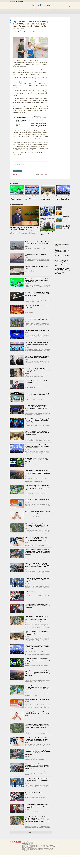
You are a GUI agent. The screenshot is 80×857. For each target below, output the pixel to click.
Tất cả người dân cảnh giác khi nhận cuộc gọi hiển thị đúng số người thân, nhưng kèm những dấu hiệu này (37, 370)
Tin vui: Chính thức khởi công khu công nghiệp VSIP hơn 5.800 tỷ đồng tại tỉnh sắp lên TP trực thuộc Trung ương (37, 394)
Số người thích (45, 174)
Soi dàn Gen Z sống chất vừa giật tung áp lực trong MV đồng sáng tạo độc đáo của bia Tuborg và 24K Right (37, 460)
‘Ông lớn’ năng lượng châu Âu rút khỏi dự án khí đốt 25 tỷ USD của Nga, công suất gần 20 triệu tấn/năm (37, 243)
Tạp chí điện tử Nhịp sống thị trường (16, 1)
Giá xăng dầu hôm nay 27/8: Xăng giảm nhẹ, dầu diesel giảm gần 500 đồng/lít (47, 218)
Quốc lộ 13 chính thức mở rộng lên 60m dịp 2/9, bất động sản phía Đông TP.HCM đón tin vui (37, 318)
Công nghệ (43, 10)
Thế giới (38, 10)
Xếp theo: (37, 174)
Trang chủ (15, 18)
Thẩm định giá (23, 10)
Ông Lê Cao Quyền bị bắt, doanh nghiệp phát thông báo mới (36, 381)
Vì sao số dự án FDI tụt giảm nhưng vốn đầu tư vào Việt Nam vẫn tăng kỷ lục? (66, 227)
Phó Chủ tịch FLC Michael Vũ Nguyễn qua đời (62, 245)
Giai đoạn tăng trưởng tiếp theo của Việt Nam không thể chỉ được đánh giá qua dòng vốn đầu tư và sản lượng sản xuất (63, 197)
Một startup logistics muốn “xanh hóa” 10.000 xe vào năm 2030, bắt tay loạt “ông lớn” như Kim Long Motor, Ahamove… (16, 197)
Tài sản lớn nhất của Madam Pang (33, 592)
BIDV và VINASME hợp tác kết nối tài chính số (37, 330)
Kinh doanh (33, 10)
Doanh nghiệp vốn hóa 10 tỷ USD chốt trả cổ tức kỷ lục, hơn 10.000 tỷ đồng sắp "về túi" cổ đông (37, 512)
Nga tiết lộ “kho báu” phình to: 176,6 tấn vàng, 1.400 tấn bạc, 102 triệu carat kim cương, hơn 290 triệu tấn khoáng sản (37, 294)
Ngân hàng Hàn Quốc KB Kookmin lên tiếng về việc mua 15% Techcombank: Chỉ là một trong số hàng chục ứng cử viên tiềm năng (62, 251)
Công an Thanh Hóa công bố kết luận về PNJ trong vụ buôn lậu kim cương (62, 256)
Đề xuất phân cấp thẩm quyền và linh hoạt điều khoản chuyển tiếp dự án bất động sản (66, 221)
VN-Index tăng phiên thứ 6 (66, 207)
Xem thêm (30, 832)
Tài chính (29, 10)
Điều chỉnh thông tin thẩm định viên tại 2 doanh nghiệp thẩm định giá (47, 233)
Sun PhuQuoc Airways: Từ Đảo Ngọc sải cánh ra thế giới (37, 500)
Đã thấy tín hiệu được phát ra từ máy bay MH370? (35, 254)
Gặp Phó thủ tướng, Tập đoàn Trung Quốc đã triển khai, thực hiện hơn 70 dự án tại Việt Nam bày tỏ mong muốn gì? (47, 197)
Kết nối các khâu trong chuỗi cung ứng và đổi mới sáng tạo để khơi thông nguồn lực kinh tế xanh (32, 197)
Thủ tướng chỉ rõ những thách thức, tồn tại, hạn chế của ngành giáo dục (24, 228)
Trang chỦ (12, 10)
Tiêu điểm (17, 10)
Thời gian (41, 174)
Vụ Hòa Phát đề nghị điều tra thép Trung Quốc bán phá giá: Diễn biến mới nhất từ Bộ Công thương (37, 580)
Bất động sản (49, 10)
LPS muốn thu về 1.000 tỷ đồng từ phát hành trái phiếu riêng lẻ (37, 306)
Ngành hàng (56, 10)
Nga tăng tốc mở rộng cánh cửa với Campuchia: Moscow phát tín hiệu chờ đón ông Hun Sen (37, 356)
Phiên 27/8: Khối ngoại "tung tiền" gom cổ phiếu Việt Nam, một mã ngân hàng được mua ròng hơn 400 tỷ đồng (37, 420)
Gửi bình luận (17, 170)
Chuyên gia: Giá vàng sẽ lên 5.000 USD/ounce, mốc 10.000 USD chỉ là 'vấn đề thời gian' (65, 214)
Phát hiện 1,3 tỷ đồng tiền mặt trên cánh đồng (36, 266)
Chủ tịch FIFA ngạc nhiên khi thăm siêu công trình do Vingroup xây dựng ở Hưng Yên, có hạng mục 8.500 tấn (37, 606)
